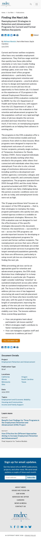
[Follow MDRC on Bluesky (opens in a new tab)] (30, 526)
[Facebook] (2, 35)
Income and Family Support (12, 405)
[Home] (7, 4)
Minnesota (6, 382)
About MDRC (20, 487)
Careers (20, 500)
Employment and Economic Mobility (16, 400)
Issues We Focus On (20, 490)
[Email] (14, 35)
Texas (23, 382)
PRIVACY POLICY (30, 535)
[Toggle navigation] (36, 4)
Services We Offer (20, 497)
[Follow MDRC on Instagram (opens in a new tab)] (18, 526)
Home (3, 12)
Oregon (24, 377)
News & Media (21, 503)
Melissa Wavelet (10, 41)
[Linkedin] (5, 35)
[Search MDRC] (30, 4)
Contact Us (20, 506)
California (6, 377)
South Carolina (27, 379)
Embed (36, 35)
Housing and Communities (12, 402)
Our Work (11, 12)
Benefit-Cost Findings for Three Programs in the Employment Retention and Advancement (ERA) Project (20, 422)
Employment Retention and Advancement (18, 362)
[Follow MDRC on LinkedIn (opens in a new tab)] (26, 526)
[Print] (17, 35)
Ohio (3, 384)
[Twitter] (8, 35)
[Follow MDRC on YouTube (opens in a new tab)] (22, 526)
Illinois (4, 379)
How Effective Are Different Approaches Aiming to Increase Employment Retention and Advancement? (20, 436)
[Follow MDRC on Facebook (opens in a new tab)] (14, 526)
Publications (20, 12)
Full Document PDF (11, 340)
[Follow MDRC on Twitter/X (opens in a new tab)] (11, 526)
